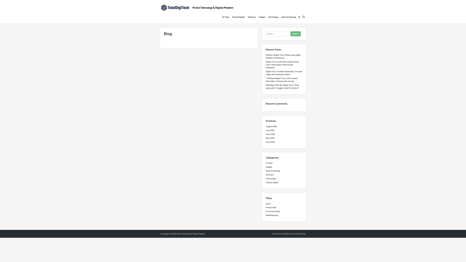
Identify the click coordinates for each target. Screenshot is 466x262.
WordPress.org (272, 215)
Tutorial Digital (238, 17)
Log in (268, 203)
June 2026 (270, 134)
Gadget (262, 17)
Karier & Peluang (288, 17)
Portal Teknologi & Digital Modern (212, 7)
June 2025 (270, 142)
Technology (273, 17)
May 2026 (270, 138)
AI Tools (225, 17)
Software (252, 17)
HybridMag (300, 234)
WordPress (287, 234)
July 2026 (270, 130)
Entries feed (271, 207)
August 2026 (271, 126)
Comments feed (273, 211)
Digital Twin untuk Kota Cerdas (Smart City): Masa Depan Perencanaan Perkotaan (282, 65)
